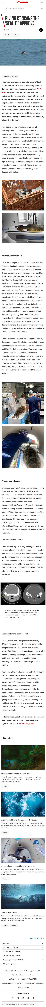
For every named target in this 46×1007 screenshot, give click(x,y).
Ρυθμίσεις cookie (23, 987)
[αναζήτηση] (3, 2)
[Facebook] (12, 998)
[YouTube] (33, 998)
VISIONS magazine (25, 723)
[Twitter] (28, 998)
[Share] (41, 30)
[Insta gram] (18, 998)
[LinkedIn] (23, 998)
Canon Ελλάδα (22, 993)
